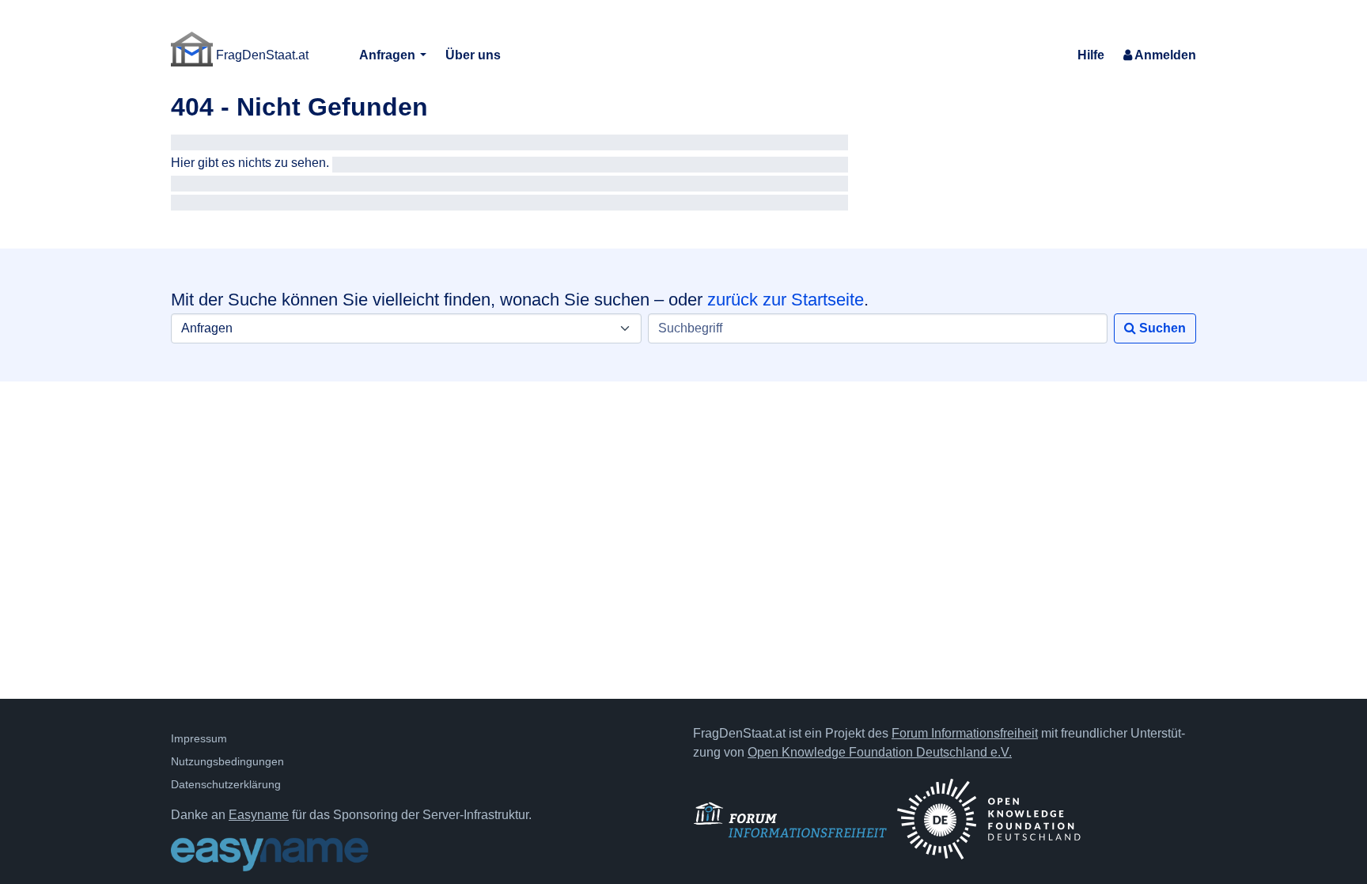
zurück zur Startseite (785, 299)
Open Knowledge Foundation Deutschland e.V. (880, 752)
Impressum (199, 738)
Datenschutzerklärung (226, 784)
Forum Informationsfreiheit (965, 733)
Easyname (259, 814)
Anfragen (388, 55)
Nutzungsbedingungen (227, 761)
